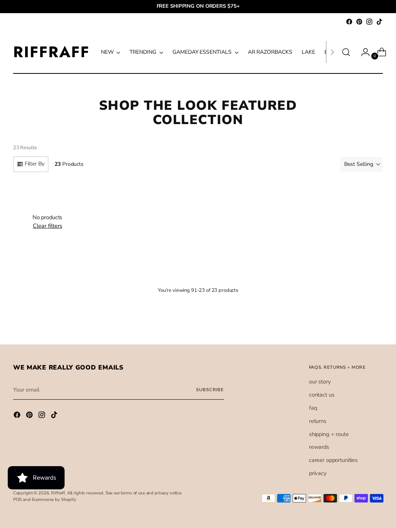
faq (313, 408)
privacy (317, 473)
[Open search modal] (346, 52)
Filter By (34, 163)
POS (17, 499)
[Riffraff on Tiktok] (379, 21)
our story (320, 381)
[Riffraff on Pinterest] (359, 21)
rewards (319, 447)
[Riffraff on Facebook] (349, 21)
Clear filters (47, 226)
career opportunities (333, 460)
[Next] (332, 52)
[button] (361, 164)
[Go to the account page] (362, 52)
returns (317, 421)
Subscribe (210, 390)
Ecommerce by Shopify (54, 499)
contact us (322, 395)
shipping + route (329, 434)
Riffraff (58, 493)
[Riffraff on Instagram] (369, 21)
